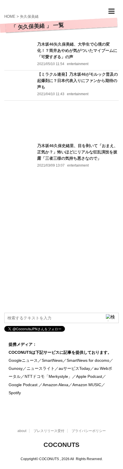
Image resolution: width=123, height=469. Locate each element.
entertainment (77, 64)
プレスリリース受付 (48, 431)
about (21, 431)
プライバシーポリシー (89, 431)
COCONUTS (61, 444)
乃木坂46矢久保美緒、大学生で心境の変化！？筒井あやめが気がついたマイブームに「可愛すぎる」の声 (77, 50)
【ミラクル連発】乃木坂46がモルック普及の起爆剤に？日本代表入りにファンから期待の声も (77, 80)
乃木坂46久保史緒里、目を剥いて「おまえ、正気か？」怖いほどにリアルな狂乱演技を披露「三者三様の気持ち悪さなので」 (77, 152)
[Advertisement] (61, 121)
